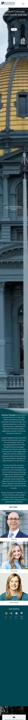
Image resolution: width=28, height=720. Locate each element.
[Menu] (23, 4)
